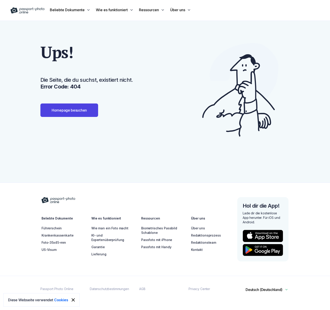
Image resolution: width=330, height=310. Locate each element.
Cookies (61, 300)
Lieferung (98, 254)
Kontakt (197, 250)
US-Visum (49, 250)
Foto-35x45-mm (54, 242)
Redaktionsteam (203, 242)
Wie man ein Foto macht (109, 228)
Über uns (198, 228)
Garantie (98, 247)
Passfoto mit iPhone (156, 240)
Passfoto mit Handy (156, 247)
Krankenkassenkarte (57, 235)
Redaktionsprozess (206, 235)
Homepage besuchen (69, 110)
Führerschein (52, 228)
